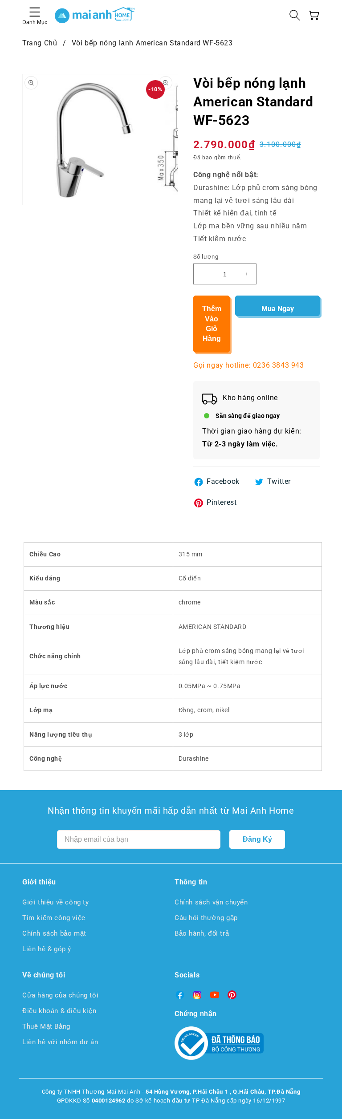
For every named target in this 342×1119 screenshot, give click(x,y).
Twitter (279, 481)
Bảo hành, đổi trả (202, 933)
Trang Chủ (39, 43)
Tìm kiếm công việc (54, 918)
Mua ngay (277, 308)
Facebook (223, 481)
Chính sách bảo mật (54, 933)
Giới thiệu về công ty (55, 902)
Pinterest (221, 502)
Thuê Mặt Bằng (46, 1026)
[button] (314, 15)
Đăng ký (257, 839)
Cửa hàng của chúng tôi (60, 995)
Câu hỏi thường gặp (206, 918)
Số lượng (205, 256)
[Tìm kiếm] (294, 15)
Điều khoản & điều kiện (59, 1011)
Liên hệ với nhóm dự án (60, 1042)
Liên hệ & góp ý (46, 949)
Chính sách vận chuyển (211, 902)
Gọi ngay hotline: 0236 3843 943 (248, 365)
